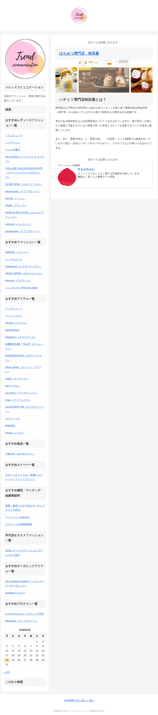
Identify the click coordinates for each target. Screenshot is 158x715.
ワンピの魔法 (12, 149)
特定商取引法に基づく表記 (79, 700)
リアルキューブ (14, 135)
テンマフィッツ (14, 308)
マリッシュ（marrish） (18, 517)
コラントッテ (12, 418)
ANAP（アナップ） (16, 205)
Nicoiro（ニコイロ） (16, 323)
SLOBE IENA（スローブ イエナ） (24, 184)
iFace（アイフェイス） (18, 400)
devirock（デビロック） (18, 280)
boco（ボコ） (13, 385)
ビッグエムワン (14, 259)
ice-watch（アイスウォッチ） (21, 393)
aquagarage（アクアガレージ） (23, 191)
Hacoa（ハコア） (15, 432)
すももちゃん (86, 169)
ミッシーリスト (14, 315)
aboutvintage (12, 330)
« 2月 (7, 672)
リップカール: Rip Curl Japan (21, 287)
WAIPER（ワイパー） (17, 252)
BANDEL (10, 425)
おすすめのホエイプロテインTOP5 (24, 614)
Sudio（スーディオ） (17, 378)
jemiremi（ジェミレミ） (18, 224)
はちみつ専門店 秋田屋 (79, 53)
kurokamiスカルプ (15, 593)
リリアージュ (12, 142)
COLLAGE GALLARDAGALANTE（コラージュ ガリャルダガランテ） (24, 173)
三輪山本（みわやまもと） (20, 453)
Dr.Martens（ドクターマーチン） (23, 266)
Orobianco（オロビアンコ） (20, 337)
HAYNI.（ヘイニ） (15, 198)
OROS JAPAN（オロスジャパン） (24, 273)
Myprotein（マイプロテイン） (21, 621)
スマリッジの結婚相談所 (18, 524)
